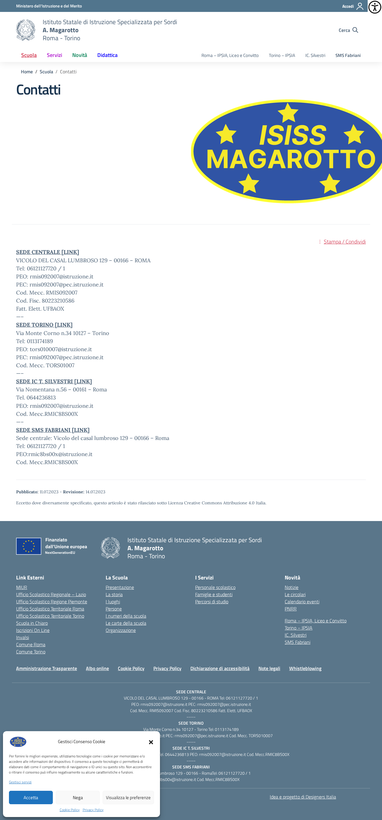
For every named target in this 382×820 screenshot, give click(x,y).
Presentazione (120, 587)
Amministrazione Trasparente (46, 668)
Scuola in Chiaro (32, 623)
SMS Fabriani (348, 55)
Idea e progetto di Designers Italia (303, 796)
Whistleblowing (305, 668)
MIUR (21, 587)
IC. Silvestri (315, 55)
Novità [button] (79, 55)
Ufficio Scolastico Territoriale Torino (50, 615)
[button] (151, 742)
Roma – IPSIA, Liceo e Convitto (230, 55)
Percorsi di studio (211, 601)
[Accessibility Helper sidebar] (375, 7)
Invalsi (22, 637)
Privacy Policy (93, 810)
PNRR (291, 608)
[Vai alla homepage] (25, 30)
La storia (114, 594)
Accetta (31, 797)
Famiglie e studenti (213, 594)
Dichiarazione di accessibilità (219, 668)
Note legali (269, 668)
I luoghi (113, 601)
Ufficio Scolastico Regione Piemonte (51, 601)
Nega (78, 797)
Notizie (291, 587)
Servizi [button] (54, 55)
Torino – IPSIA (282, 55)
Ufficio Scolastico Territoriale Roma (50, 608)
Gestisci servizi (20, 782)
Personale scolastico (215, 587)
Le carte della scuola (126, 623)
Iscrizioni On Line (33, 630)
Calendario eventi (302, 601)
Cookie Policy (70, 810)
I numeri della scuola (126, 615)
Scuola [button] (29, 55)
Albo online (97, 668)
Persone (114, 608)
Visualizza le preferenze (128, 797)
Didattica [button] (107, 55)
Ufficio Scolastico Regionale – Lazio (51, 594)
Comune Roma (30, 644)
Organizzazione (121, 630)
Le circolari (295, 594)
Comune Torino (30, 651)
